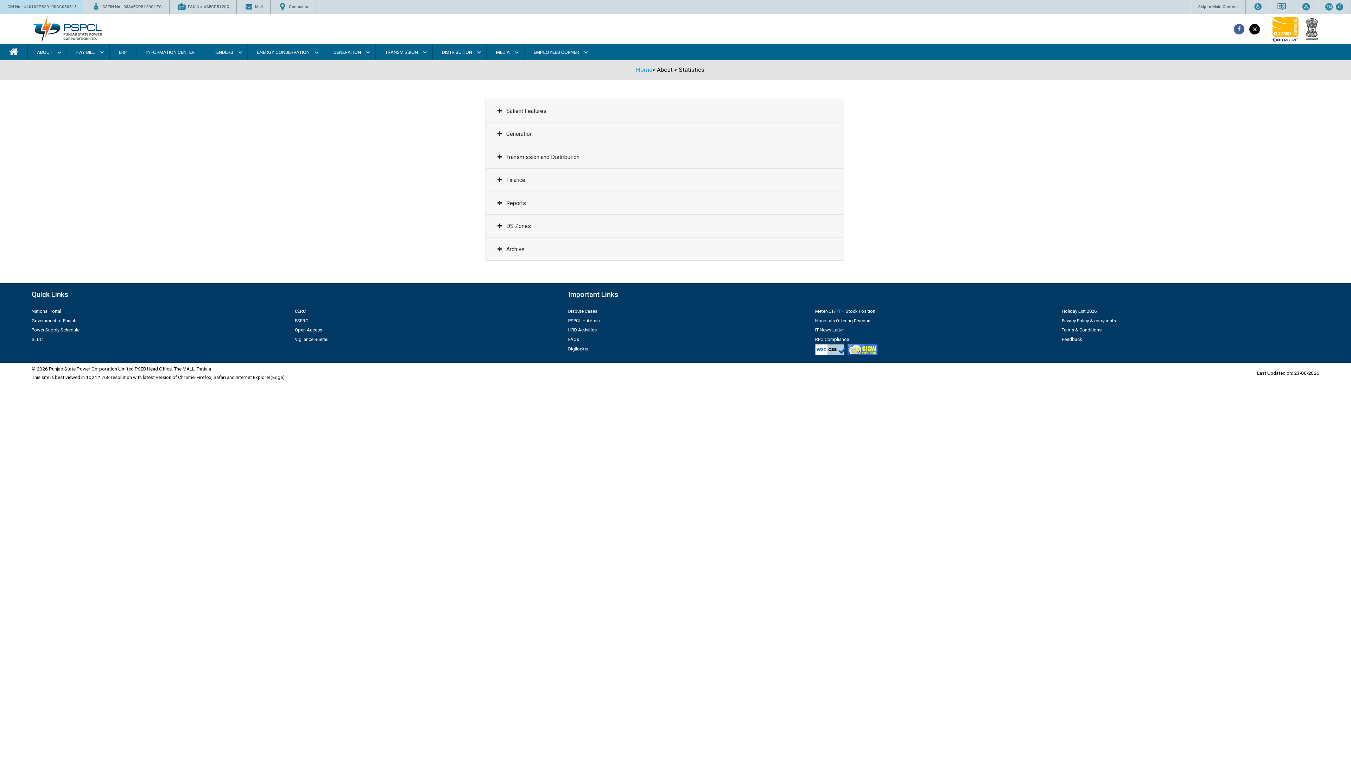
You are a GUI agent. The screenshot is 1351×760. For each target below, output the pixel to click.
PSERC (301, 320)
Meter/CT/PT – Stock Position (845, 311)
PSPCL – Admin (584, 320)
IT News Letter (829, 329)
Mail (259, 6)
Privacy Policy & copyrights (1089, 320)
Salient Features (525, 111)
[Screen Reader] (1281, 6)
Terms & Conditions (1082, 329)
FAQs (573, 339)
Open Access (308, 329)
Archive (515, 249)
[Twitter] (1254, 29)
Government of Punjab (54, 320)
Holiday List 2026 (1079, 311)
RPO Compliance (832, 339)
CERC (300, 311)
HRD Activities (582, 329)
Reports (515, 203)
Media (503, 52)
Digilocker (578, 349)
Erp (123, 52)
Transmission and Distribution (542, 157)
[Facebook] (1239, 29)
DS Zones (518, 226)
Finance (515, 180)
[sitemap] (1306, 6)
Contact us (299, 6)
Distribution (457, 52)
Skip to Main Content (1218, 6)
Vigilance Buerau (312, 339)
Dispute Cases (582, 311)
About (44, 52)
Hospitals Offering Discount (843, 320)
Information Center (170, 52)
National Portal (46, 311)
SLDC (37, 339)
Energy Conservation (283, 52)
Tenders (223, 52)
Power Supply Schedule (56, 329)
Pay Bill (85, 52)
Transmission (401, 52)
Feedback (1072, 339)
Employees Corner (556, 52)
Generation (347, 52)
